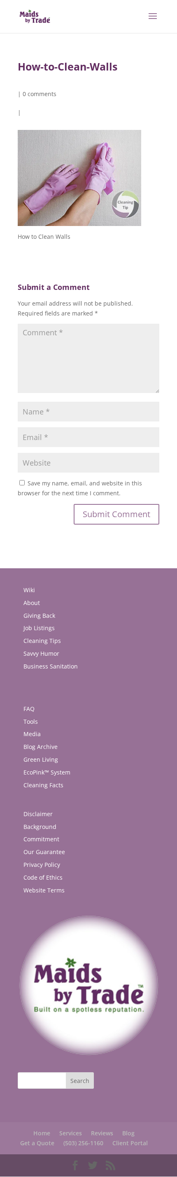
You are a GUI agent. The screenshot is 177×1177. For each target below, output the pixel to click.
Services (70, 1133)
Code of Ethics (43, 877)
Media (32, 734)
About (31, 603)
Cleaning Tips (42, 641)
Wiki (29, 590)
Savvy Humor (41, 653)
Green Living (40, 759)
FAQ (29, 709)
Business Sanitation (50, 666)
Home (41, 1133)
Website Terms (44, 890)
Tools (30, 721)
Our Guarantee (44, 852)
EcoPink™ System (46, 772)
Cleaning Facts (43, 785)
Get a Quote (37, 1143)
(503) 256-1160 (83, 1143)
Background (39, 827)
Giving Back (39, 615)
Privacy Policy (41, 865)
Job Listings (39, 628)
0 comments (39, 94)
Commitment (41, 839)
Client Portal (130, 1143)
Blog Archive (40, 747)
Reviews (102, 1133)
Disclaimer (38, 814)
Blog (128, 1133)
